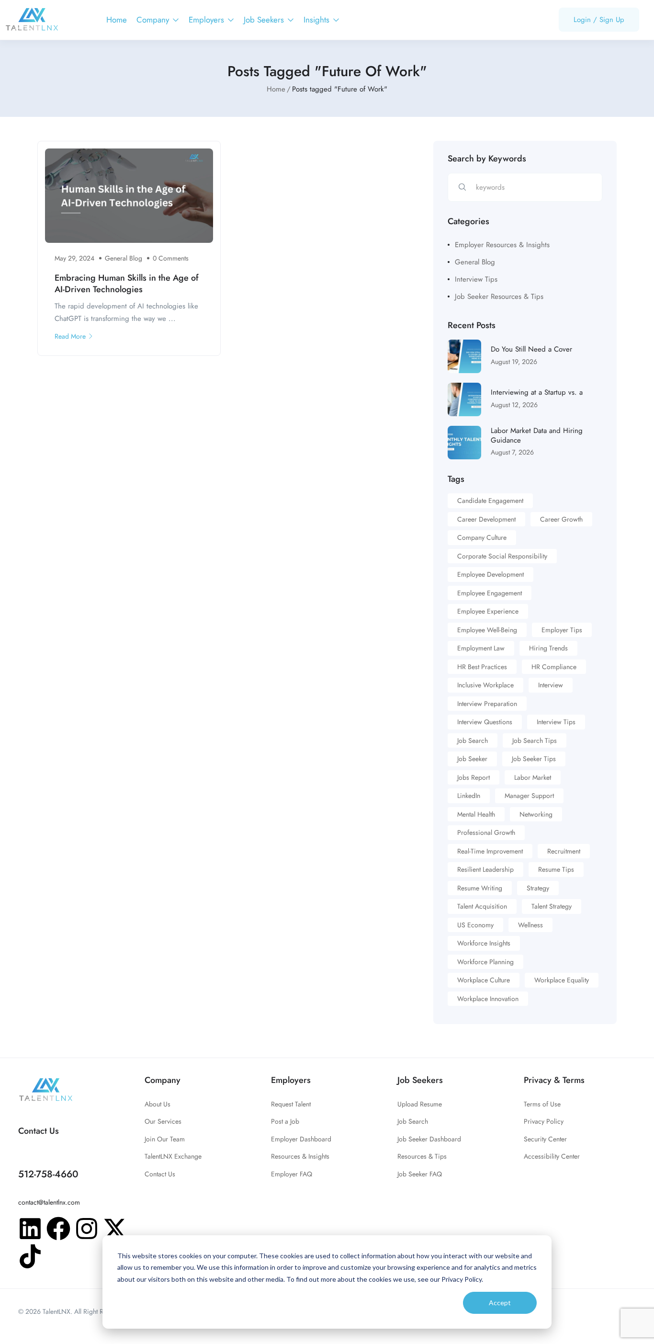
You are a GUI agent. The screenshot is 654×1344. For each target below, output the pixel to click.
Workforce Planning (485, 962)
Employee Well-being (487, 630)
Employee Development (490, 574)
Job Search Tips (534, 740)
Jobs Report (473, 777)
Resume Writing (479, 888)
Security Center (545, 1139)
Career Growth (561, 519)
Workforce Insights (483, 943)
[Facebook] (58, 1229)
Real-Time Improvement (490, 851)
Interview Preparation (487, 703)
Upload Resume (419, 1104)
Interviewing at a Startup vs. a (537, 392)
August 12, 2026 (514, 405)
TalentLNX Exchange (173, 1156)
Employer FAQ (291, 1174)
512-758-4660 (48, 1174)
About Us (157, 1104)
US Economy (475, 925)
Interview (550, 685)
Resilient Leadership (485, 869)
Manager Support (529, 795)
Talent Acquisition (482, 906)
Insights (318, 19)
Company (153, 19)
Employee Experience (488, 611)
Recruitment (563, 851)
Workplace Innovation (488, 998)
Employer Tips (561, 630)
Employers (207, 19)
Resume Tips (556, 869)
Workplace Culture (483, 980)
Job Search (472, 740)
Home (116, 19)
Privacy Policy (544, 1121)
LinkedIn (468, 795)
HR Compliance (553, 667)
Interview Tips (476, 279)
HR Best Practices (482, 667)
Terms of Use (542, 1104)
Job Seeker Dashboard (429, 1139)
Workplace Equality (561, 980)
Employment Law (481, 648)
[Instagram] (87, 1229)
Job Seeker (472, 758)
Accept (500, 1302)
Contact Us (160, 1174)
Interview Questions (484, 722)
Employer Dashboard (301, 1139)
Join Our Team (165, 1139)
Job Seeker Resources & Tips (499, 296)
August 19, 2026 (514, 361)
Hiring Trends (548, 648)
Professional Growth (486, 832)
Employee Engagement (489, 593)
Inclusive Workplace (485, 685)
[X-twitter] (115, 1229)
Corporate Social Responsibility (502, 556)
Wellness (530, 925)
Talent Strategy (551, 906)
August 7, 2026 (512, 452)
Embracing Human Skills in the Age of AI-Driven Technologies (127, 283)
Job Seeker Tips (534, 758)
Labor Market (532, 777)
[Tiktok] (30, 1256)
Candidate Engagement (490, 500)
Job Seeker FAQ (419, 1174)
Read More (70, 336)
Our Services (163, 1121)
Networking (536, 814)
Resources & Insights (300, 1156)
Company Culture (482, 537)
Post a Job (285, 1121)
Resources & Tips (422, 1156)
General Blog (123, 258)
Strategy (538, 888)
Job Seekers (265, 19)
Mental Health (476, 814)
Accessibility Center (552, 1156)
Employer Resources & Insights (502, 244)
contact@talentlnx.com (49, 1202)
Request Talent (291, 1104)
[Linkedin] (30, 1229)
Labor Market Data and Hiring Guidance (537, 435)
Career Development (486, 519)
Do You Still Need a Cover (531, 349)
